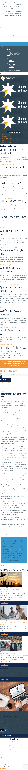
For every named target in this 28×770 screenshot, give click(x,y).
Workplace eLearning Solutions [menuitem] (14, 70)
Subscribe (4, 679)
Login (20, 560)
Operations (20, 383)
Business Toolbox (8, 371)
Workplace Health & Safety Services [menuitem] (9, 228)
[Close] (26, 2)
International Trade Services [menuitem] (7, 344)
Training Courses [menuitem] (12, 69)
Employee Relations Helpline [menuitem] (7, 164)
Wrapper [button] (6, 47)
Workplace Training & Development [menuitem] (9, 265)
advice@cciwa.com (8, 13)
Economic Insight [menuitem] (12, 67)
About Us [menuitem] (11, 49)
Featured (6, 385)
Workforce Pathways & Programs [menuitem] (8, 308)
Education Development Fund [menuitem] (14, 53)
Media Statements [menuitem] (12, 62)
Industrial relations (18, 385)
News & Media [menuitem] (11, 61)
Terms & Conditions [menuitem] (15, 750)
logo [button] (7, 48)
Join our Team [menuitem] (4, 55)
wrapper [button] (8, 59)
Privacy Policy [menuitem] (15, 744)
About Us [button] (4, 46)
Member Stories (13, 383)
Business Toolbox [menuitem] (12, 65)
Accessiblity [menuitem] (15, 742)
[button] (12, 64)
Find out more (6, 735)
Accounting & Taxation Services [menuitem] (8, 214)
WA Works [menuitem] (11, 66)
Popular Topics (5, 380)
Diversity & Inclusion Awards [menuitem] (14, 54)
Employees (3, 383)
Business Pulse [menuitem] (11, 61)
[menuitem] (5, 136)
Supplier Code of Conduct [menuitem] (15, 748)
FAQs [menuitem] (15, 752)
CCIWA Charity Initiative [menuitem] (13, 52)
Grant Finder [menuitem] (11, 67)
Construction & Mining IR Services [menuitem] (8, 247)
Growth (7, 383)
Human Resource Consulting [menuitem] (7, 198)
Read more (4, 603)
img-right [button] (8, 55)
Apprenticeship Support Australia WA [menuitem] (9, 284)
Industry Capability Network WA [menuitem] (8, 327)
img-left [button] (10, 60)
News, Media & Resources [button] (6, 56)
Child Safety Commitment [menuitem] (15, 746)
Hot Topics (11, 385)
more (10, 40)
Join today (5, 560)
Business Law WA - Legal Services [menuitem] (8, 180)
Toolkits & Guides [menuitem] (12, 68)
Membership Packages (15, 549)
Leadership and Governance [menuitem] (14, 50)
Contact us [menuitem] (4, 71)
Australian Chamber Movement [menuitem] (14, 51)
